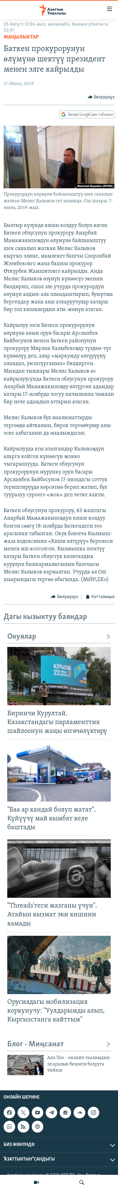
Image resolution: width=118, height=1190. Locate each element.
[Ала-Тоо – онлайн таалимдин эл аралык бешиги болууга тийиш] (25, 1065)
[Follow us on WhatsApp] (9, 1126)
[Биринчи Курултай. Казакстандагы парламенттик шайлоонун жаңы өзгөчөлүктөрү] (59, 676)
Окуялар (21, 637)
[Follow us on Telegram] (51, 1112)
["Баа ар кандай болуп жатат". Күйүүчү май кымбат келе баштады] (59, 772)
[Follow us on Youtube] (37, 1112)
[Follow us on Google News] (65, 1112)
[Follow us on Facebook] (9, 1112)
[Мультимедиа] (36, 1182)
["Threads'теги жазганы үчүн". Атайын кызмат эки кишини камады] (59, 868)
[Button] (101, 97)
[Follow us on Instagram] (93, 1112)
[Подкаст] (37, 1126)
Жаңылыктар (21, 37)
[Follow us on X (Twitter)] (23, 1112)
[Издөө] (82, 1182)
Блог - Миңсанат (35, 1044)
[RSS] (23, 1126)
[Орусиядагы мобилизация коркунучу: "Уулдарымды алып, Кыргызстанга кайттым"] (59, 965)
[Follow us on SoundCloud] (79, 1112)
